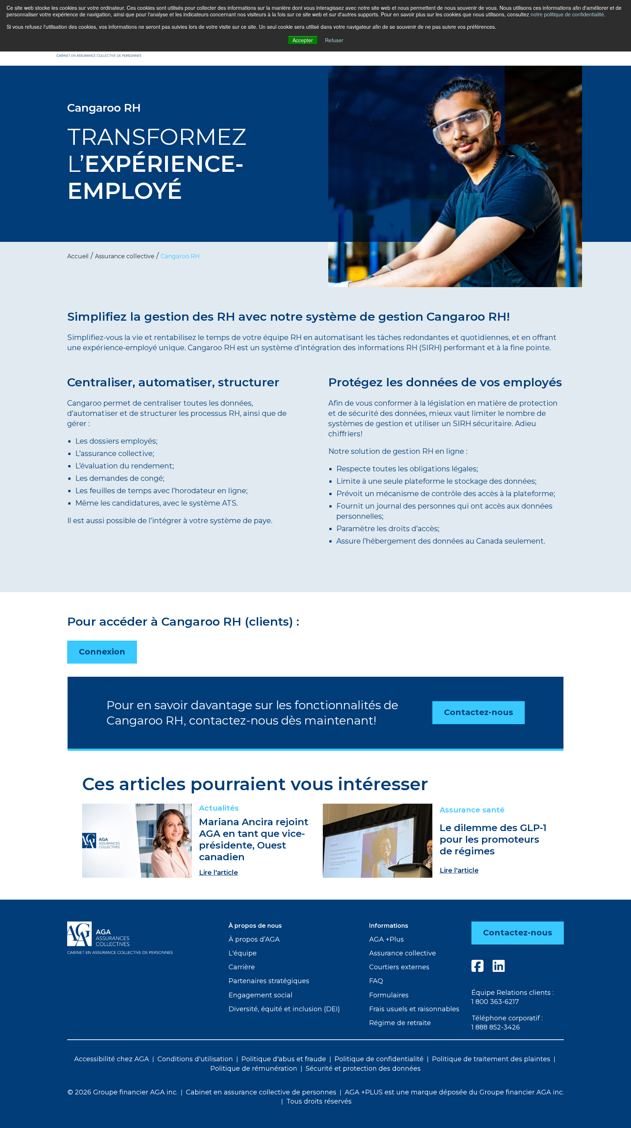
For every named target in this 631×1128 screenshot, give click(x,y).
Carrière (242, 967)
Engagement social (260, 995)
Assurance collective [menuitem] (124, 256)
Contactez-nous (478, 712)
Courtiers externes (399, 967)
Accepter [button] (302, 40)
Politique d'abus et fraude (283, 1059)
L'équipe (243, 953)
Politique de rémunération (253, 1069)
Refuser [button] (334, 40)
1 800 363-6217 (495, 1002)
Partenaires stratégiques (269, 981)
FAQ (376, 981)
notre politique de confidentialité (567, 14)
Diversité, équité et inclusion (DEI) (284, 1009)
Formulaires (389, 995)
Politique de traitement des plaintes (491, 1059)
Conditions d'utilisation (195, 1059)
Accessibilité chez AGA (111, 1059)
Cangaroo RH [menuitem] (180, 256)
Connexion (102, 652)
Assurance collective (402, 953)
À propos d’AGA (254, 939)
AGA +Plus (386, 939)
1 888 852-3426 (495, 1027)
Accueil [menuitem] (78, 256)
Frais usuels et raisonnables (414, 1009)
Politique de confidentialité (379, 1059)
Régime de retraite (400, 1023)
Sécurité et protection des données (363, 1069)
